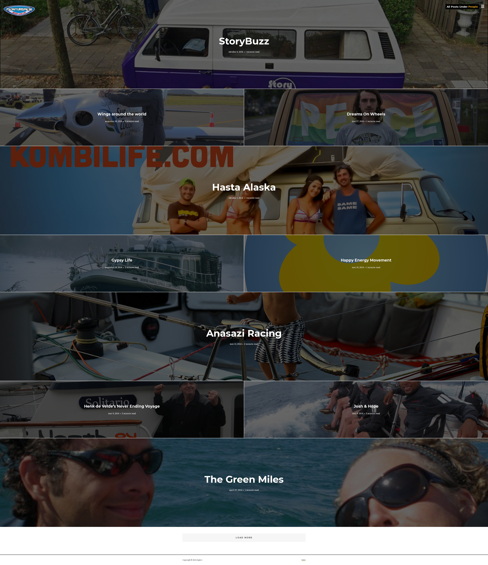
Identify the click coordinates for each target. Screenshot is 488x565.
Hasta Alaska (244, 187)
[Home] (19, 10)
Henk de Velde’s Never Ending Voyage (122, 406)
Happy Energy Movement (366, 260)
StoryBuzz (244, 41)
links (304, 560)
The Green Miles (244, 479)
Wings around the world (121, 114)
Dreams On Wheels (366, 114)
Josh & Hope (366, 406)
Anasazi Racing (244, 333)
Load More (244, 537)
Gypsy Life (122, 260)
